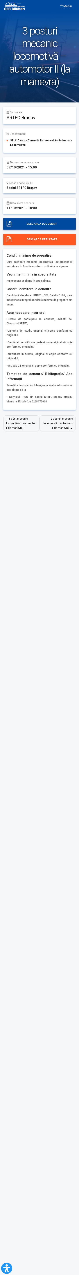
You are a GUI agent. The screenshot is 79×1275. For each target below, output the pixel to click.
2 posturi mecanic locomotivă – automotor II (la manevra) (58, 423)
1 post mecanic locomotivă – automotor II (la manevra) (21, 423)
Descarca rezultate (42, 239)
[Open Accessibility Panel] (6, 1268)
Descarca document (42, 223)
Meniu (67, 6)
